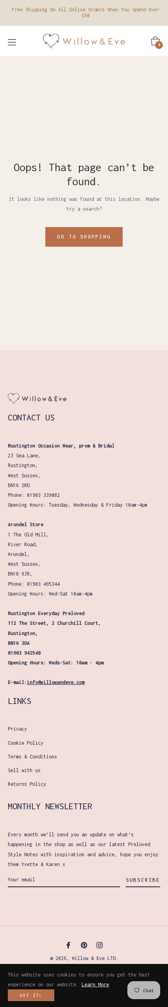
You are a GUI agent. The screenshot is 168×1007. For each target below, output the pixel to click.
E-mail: (46, 682)
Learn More (95, 984)
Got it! (31, 995)
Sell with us (24, 770)
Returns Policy (27, 784)
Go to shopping (84, 237)
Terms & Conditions (32, 757)
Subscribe (143, 880)
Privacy (17, 729)
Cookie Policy (25, 743)
